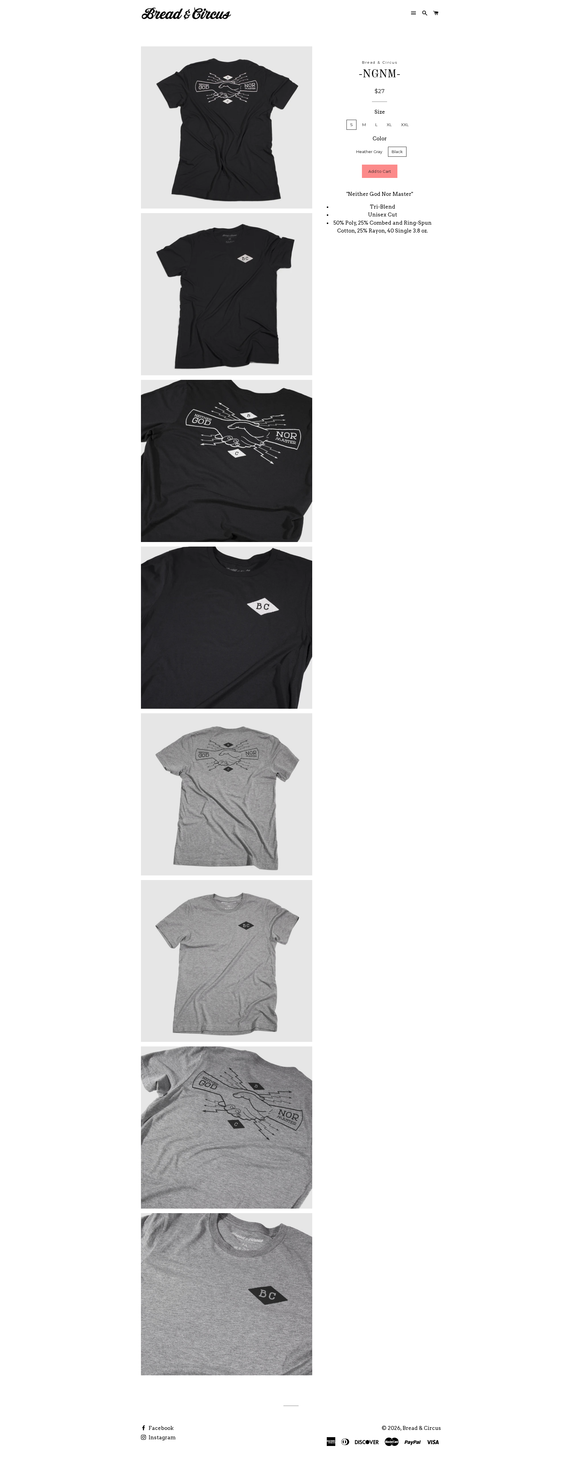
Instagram (161, 1437)
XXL (405, 124)
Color (380, 139)
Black (397, 151)
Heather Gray (369, 151)
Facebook (160, 1428)
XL (389, 124)
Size (379, 112)
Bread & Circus (422, 1428)
